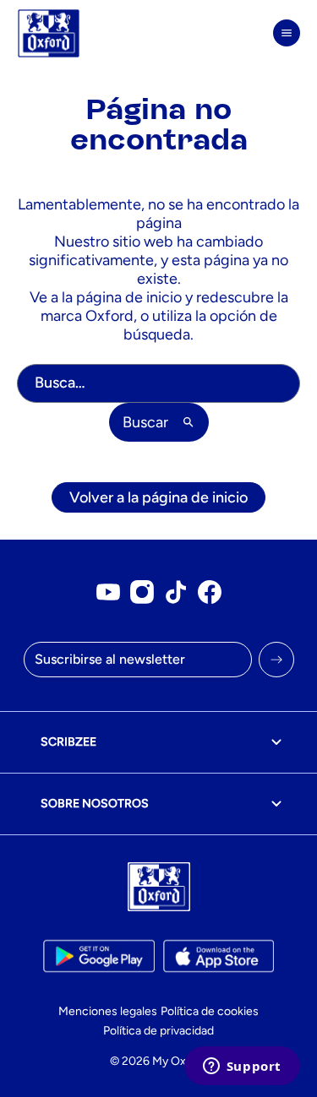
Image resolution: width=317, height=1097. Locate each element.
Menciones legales (107, 1011)
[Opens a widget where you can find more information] (241, 1067)
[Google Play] (98, 956)
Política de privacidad (158, 1031)
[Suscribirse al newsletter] (276, 659)
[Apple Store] (218, 956)
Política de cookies (210, 1011)
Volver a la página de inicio (158, 497)
